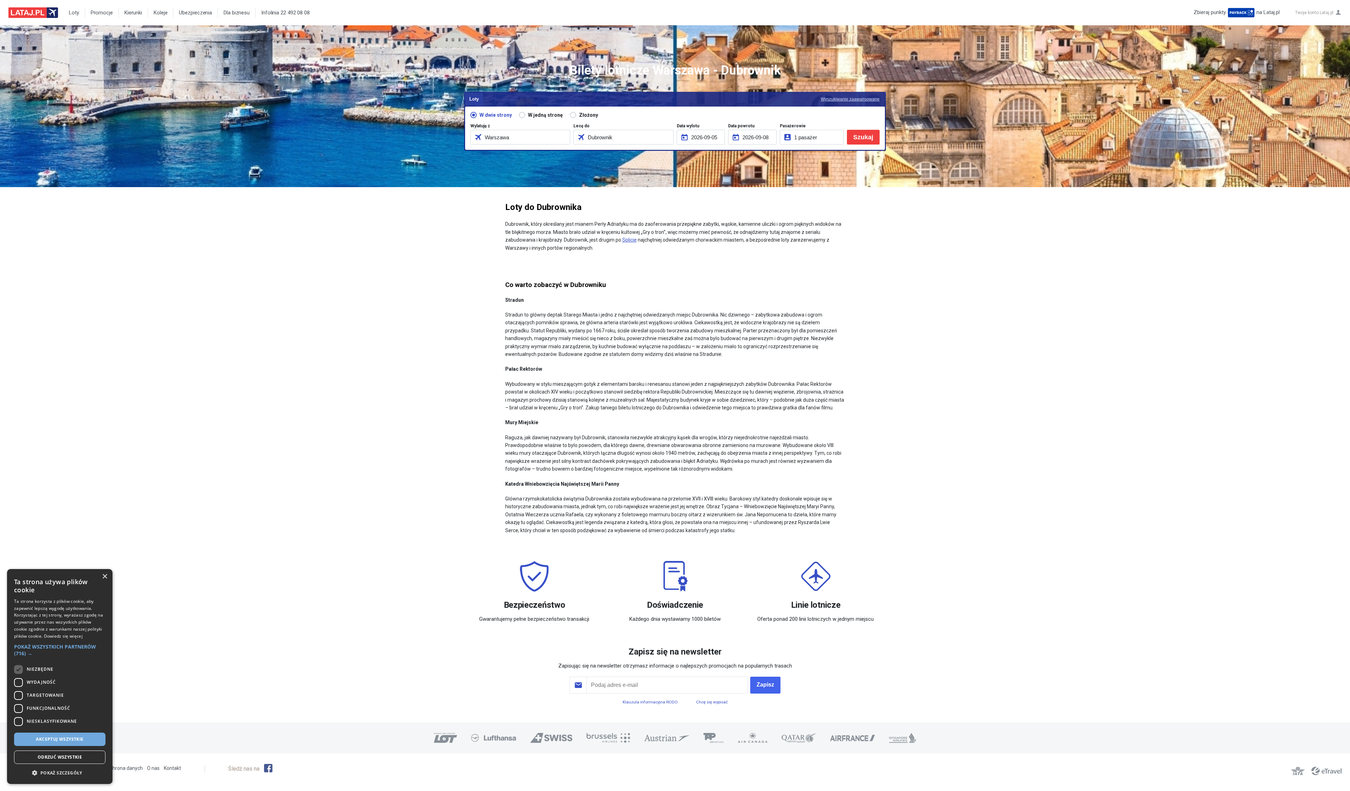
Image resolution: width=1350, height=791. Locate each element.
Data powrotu (741, 125)
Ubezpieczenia (195, 12)
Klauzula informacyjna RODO (650, 702)
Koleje (160, 12)
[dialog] (59, 676)
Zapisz (765, 685)
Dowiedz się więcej (63, 636)
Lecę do (581, 125)
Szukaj (863, 137)
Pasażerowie (793, 125)
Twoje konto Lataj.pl (1314, 12)
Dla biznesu (237, 12)
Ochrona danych (125, 768)
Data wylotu (688, 125)
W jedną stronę (545, 115)
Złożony (588, 115)
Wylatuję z (480, 125)
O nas (153, 768)
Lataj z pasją (33, 12)
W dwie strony (496, 115)
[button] (59, 650)
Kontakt (172, 768)
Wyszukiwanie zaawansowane (850, 99)
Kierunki (133, 12)
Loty (74, 12)
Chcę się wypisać (712, 702)
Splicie (629, 240)
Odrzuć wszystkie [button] (60, 757)
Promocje (102, 12)
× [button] (104, 576)
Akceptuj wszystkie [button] (59, 739)
